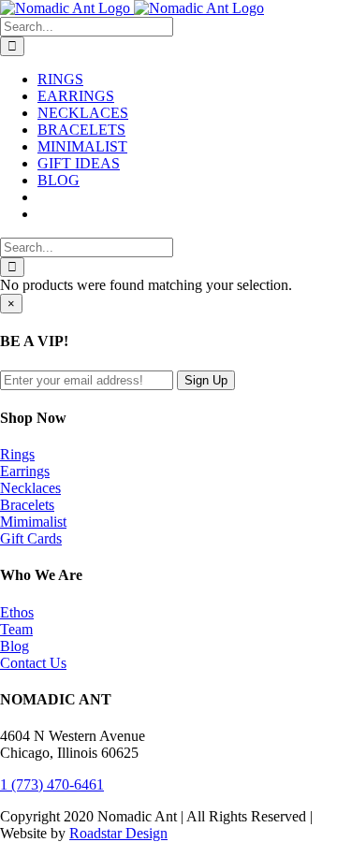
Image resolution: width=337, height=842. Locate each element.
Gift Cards (31, 538)
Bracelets (27, 505)
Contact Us (33, 663)
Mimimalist (33, 522)
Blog (14, 646)
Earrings (25, 471)
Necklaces (30, 488)
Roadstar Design (118, 833)
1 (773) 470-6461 (52, 784)
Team (16, 629)
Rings (17, 454)
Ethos (17, 612)
